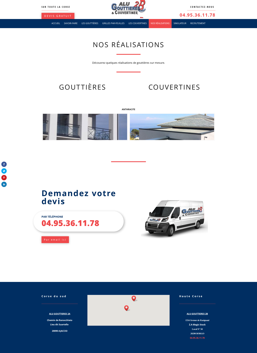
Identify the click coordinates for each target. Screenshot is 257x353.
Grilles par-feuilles (113, 23)
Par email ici (55, 239)
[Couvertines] (172, 127)
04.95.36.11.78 (198, 15)
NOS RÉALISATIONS (160, 23)
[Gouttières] (85, 127)
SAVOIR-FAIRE (71, 23)
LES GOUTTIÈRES (90, 23)
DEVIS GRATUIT (58, 16)
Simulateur (180, 23)
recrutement (197, 23)
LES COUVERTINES (137, 23)
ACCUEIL (56, 23)
